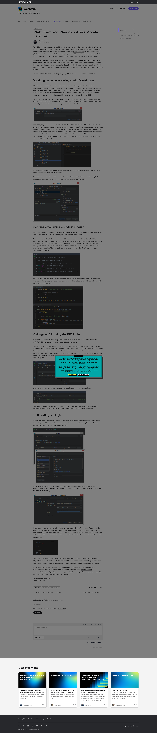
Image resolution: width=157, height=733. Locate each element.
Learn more (82, 363)
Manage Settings (83, 374)
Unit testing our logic (125, 38)
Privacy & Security (23, 719)
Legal (43, 719)
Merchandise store (132, 726)
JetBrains (33, 729)
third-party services (67, 370)
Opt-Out (90, 371)
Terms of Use (87, 368)
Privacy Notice (75, 368)
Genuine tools (51, 719)
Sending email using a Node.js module (129, 33)
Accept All (72, 374)
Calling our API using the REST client (129, 35)
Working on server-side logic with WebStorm (128, 29)
